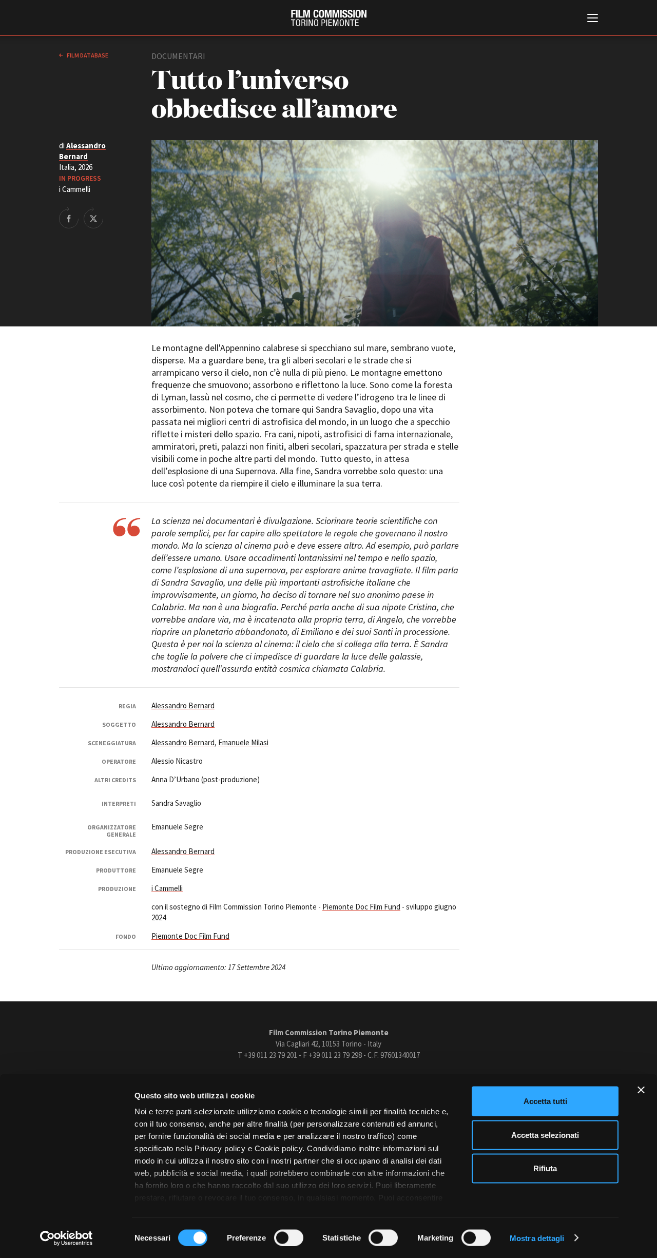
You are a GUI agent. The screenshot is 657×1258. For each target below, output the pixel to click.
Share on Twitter (93, 217)
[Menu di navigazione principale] (592, 19)
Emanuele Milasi (243, 742)
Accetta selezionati (545, 1134)
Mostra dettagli (537, 1237)
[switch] (288, 1237)
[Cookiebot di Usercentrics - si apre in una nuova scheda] (66, 1238)
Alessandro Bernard (183, 705)
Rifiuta (545, 1168)
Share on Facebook (69, 217)
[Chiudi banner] (641, 1090)
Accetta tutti (545, 1101)
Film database (87, 55)
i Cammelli (167, 888)
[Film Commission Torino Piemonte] (328, 18)
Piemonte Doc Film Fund (361, 907)
